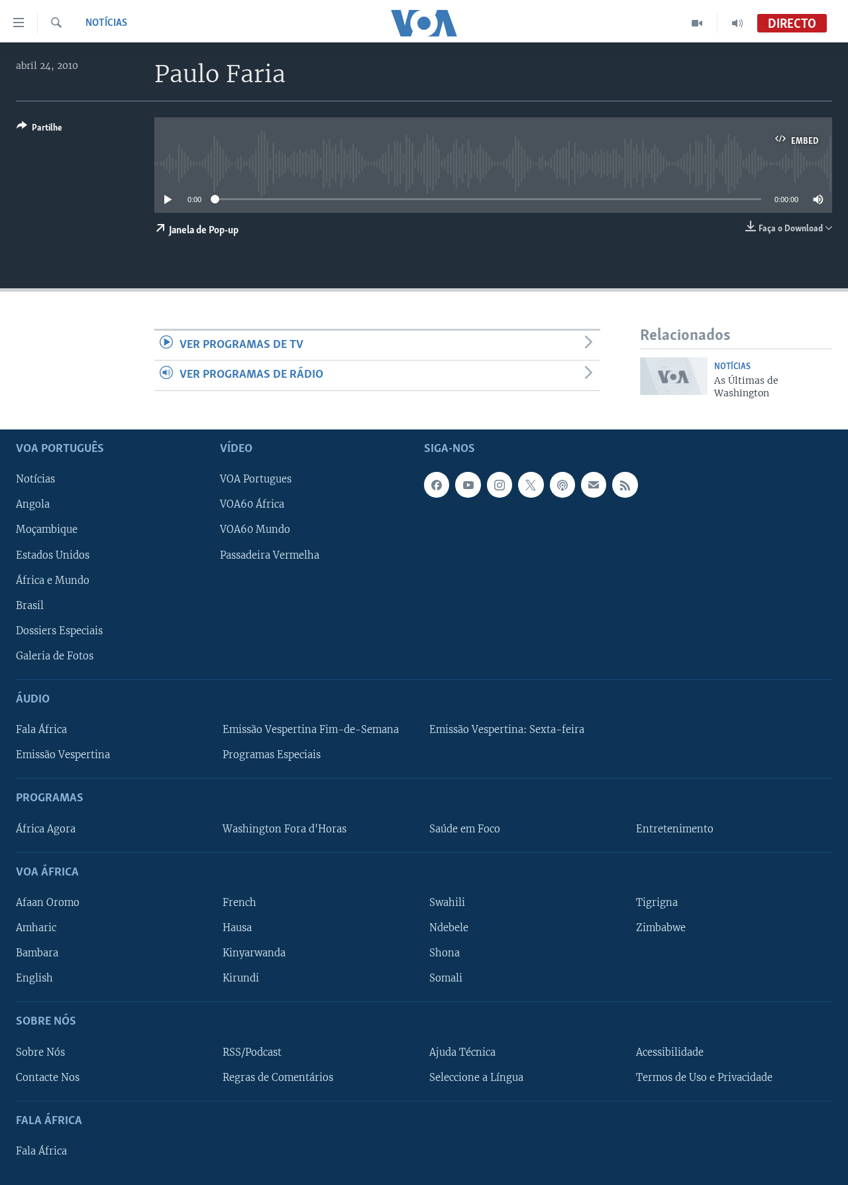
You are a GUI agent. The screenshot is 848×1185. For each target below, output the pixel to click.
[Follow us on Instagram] (499, 484)
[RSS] (624, 484)
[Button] (39, 129)
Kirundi (241, 978)
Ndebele (448, 928)
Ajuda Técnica (462, 1052)
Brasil (30, 605)
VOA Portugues (256, 479)
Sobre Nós (40, 1052)
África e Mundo (52, 580)
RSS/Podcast (252, 1052)
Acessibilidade (670, 1052)
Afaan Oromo (48, 902)
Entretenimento (675, 828)
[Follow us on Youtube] (467, 484)
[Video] (697, 23)
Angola (33, 504)
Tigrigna (657, 902)
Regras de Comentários (278, 1077)
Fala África (41, 730)
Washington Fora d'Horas (284, 828)
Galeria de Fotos (54, 655)
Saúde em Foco (464, 828)
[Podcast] (562, 484)
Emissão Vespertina (63, 755)
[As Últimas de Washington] (674, 376)
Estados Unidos (52, 555)
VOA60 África (252, 504)
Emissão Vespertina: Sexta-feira (506, 730)
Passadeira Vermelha (269, 555)
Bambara (37, 953)
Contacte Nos (48, 1077)
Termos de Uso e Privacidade (704, 1077)
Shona (444, 953)
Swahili (447, 902)
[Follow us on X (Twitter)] (530, 484)
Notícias (106, 23)
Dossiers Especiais (59, 630)
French (239, 902)
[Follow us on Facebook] (436, 484)
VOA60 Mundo (255, 530)
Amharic (36, 928)
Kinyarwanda (254, 953)
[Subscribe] (593, 484)
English (34, 978)
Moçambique (47, 530)
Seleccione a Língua (476, 1077)
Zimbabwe (661, 928)
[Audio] (737, 23)
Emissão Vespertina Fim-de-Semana (311, 730)
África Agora (46, 828)
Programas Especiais (272, 755)
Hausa (237, 928)
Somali (445, 978)
